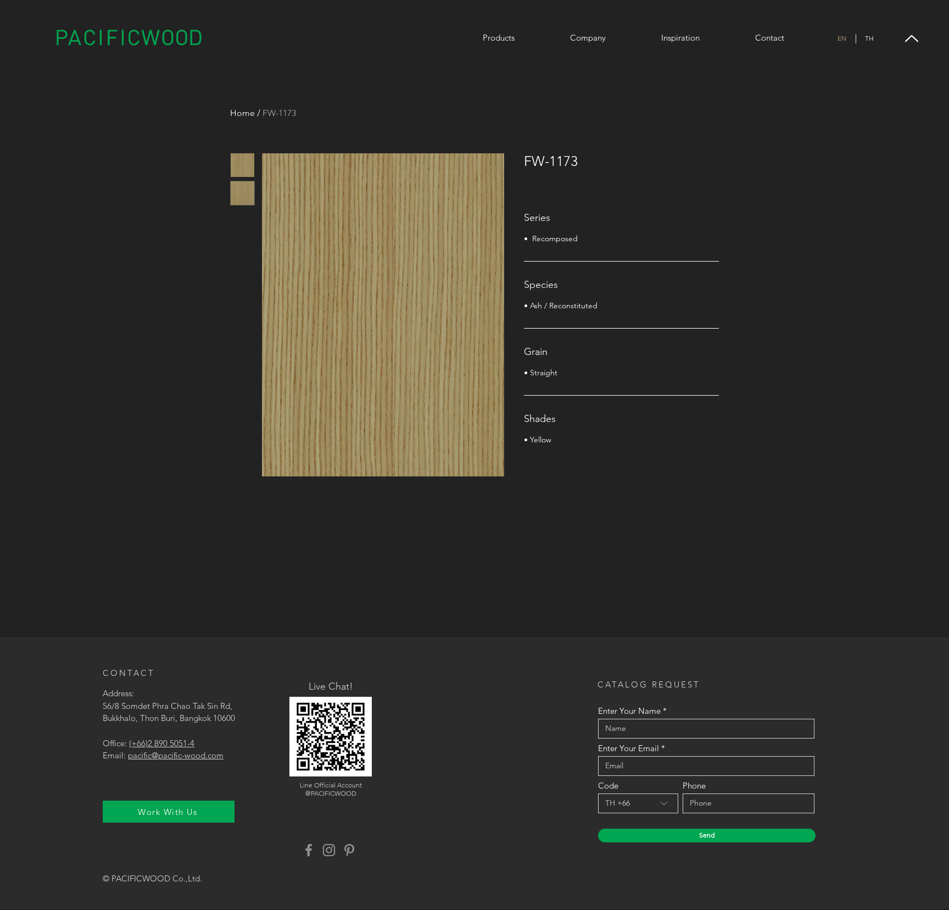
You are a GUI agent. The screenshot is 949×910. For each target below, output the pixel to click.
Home (242, 113)
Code (608, 785)
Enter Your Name (629, 711)
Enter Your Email (628, 748)
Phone (694, 785)
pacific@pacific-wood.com (176, 755)
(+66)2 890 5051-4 (161, 743)
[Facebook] (308, 850)
